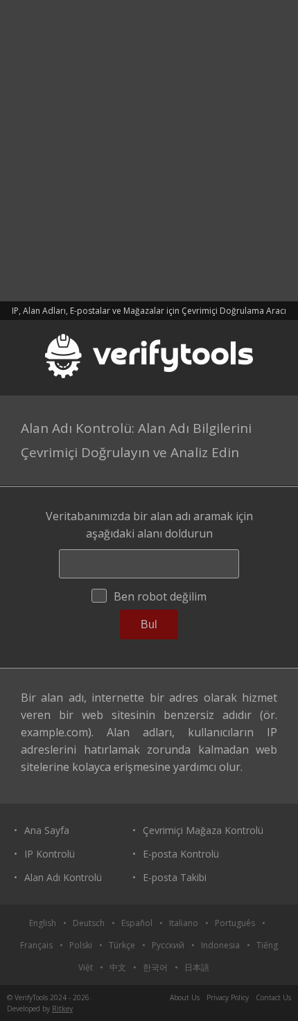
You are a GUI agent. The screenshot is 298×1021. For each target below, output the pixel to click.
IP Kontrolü (49, 853)
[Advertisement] (149, 149)
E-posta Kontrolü (181, 853)
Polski (80, 945)
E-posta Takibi (175, 877)
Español (136, 923)
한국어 (155, 967)
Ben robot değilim (160, 596)
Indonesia (220, 945)
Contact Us (273, 997)
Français (36, 945)
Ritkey (62, 1008)
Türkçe (122, 945)
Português (235, 923)
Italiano (183, 923)
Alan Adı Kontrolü (63, 877)
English (42, 923)
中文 (117, 967)
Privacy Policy (228, 997)
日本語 (196, 967)
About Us (185, 997)
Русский (168, 945)
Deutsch (89, 923)
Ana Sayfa (46, 830)
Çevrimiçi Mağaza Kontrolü (203, 830)
